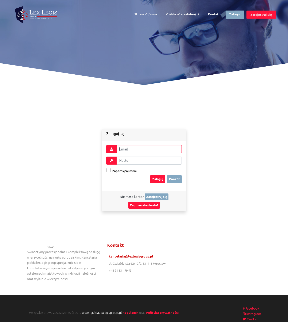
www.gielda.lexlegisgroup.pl (102, 312)
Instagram (253, 314)
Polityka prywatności (162, 312)
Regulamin (130, 312)
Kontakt (214, 14)
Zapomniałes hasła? (144, 205)
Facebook (252, 308)
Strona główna (147, 15)
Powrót (174, 179)
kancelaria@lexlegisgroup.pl (131, 256)
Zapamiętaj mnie (124, 171)
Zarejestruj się (261, 14)
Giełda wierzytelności (182, 14)
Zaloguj (235, 14)
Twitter (252, 319)
